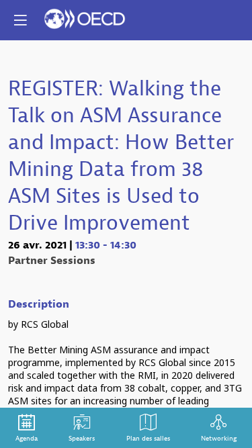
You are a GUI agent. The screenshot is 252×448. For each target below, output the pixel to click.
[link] (26, 428)
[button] (20, 20)
